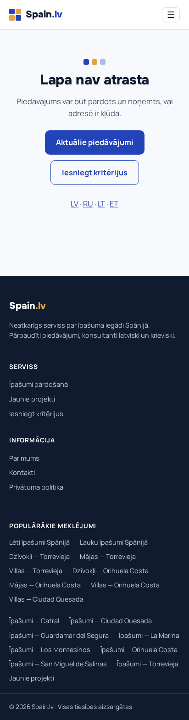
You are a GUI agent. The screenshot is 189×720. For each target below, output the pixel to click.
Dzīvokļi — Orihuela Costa (110, 570)
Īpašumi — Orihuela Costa (139, 649)
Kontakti (22, 472)
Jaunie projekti (32, 398)
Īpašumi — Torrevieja (147, 663)
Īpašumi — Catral (34, 620)
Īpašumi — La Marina (149, 635)
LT (101, 203)
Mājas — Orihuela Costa (45, 584)
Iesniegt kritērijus (95, 172)
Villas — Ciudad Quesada (46, 599)
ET (114, 203)
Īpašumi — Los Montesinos (49, 649)
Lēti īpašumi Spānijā (39, 542)
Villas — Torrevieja (35, 570)
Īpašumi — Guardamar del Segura (59, 635)
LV (74, 203)
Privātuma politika (36, 486)
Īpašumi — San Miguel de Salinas (58, 663)
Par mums (24, 458)
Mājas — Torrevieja (108, 556)
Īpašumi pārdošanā (38, 384)
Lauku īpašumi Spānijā (114, 542)
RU (88, 203)
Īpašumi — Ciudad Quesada (110, 620)
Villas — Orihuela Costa (125, 584)
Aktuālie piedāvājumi (94, 142)
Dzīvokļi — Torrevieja (39, 556)
